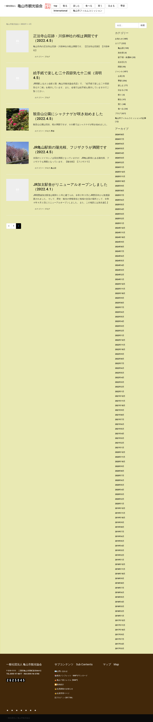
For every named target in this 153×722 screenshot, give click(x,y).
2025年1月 (119, 223)
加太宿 (121, 53)
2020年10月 (120, 461)
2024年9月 (119, 242)
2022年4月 (119, 377)
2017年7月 (119, 639)
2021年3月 (119, 438)
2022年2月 (119, 387)
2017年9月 (119, 634)
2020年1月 (119, 504)
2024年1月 (119, 279)
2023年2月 (119, 331)
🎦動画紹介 (59, 684)
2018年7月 (119, 588)
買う (100, 5)
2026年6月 (119, 144)
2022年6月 (119, 368)
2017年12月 (120, 620)
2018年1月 (119, 616)
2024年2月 (119, 274)
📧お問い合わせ (61, 671)
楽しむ (76, 5)
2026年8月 (119, 134)
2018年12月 (120, 564)
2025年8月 (119, 190)
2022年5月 (119, 373)
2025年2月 (119, 218)
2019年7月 (119, 531)
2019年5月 (119, 541)
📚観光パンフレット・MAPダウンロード (71, 676)
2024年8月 (119, 247)
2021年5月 (119, 429)
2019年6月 (119, 536)
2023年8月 (119, 303)
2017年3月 (119, 648)
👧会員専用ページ (62, 693)
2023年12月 (120, 284)
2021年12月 (120, 396)
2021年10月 (120, 405)
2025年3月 (119, 214)
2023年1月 (119, 335)
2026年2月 (119, 162)
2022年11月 (120, 345)
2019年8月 (119, 527)
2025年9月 (119, 186)
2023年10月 (120, 293)
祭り (120, 95)
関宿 (120, 67)
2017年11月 (120, 625)
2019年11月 (120, 513)
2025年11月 (120, 176)
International (60, 10)
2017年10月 (120, 630)
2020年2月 (119, 499)
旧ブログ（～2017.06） (64, 698)
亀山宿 (53, 168)
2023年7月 (119, 307)
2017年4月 (119, 644)
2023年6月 (119, 312)
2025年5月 (119, 204)
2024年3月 (119, 270)
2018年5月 (119, 597)
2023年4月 (119, 321)
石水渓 (121, 62)
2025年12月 (120, 172)
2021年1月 (119, 447)
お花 (120, 76)
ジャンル (119, 71)
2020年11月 (120, 457)
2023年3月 (119, 326)
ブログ (47, 57)
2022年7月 (119, 363)
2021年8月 (119, 415)
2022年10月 (120, 349)
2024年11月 (120, 232)
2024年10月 (120, 237)
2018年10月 (120, 574)
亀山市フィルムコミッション (87, 10)
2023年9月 (119, 298)
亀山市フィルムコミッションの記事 (130, 118)
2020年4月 (119, 490)
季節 (122, 5)
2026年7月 (119, 139)
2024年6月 (119, 256)
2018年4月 (119, 602)
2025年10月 (120, 181)
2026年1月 (119, 167)
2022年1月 (119, 391)
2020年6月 (119, 480)
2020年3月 (119, 494)
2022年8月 (119, 359)
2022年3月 (119, 382)
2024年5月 (119, 261)
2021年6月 (119, 424)
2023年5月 (119, 317)
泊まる (111, 5)
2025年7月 (119, 195)
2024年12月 (120, 228)
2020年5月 (119, 485)
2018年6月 (119, 592)
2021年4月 (119, 433)
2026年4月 (119, 153)
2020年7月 (119, 475)
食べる (88, 5)
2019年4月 (119, 546)
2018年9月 (119, 578)
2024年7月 (119, 251)
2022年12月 (120, 340)
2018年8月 (119, 583)
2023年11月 (120, 289)
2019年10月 (120, 517)
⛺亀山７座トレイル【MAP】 (67, 680)
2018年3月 (119, 606)
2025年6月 (119, 200)
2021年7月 (119, 419)
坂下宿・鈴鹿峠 (124, 57)
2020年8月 (119, 471)
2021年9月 (119, 410)
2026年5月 (119, 148)
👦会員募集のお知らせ (64, 689)
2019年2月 (119, 555)
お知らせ (119, 39)
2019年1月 (119, 560)
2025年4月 (119, 209)
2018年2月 (119, 611)
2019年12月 (120, 508)
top (55, 5)
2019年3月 (119, 550)
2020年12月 (120, 452)
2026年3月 (119, 158)
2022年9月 (119, 354)
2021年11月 (120, 401)
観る (65, 5)
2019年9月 (119, 522)
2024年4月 (119, 265)
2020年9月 (119, 466)
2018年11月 (120, 569)
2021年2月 (119, 443)
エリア (118, 43)
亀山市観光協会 (12, 24)
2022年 (24, 24)
